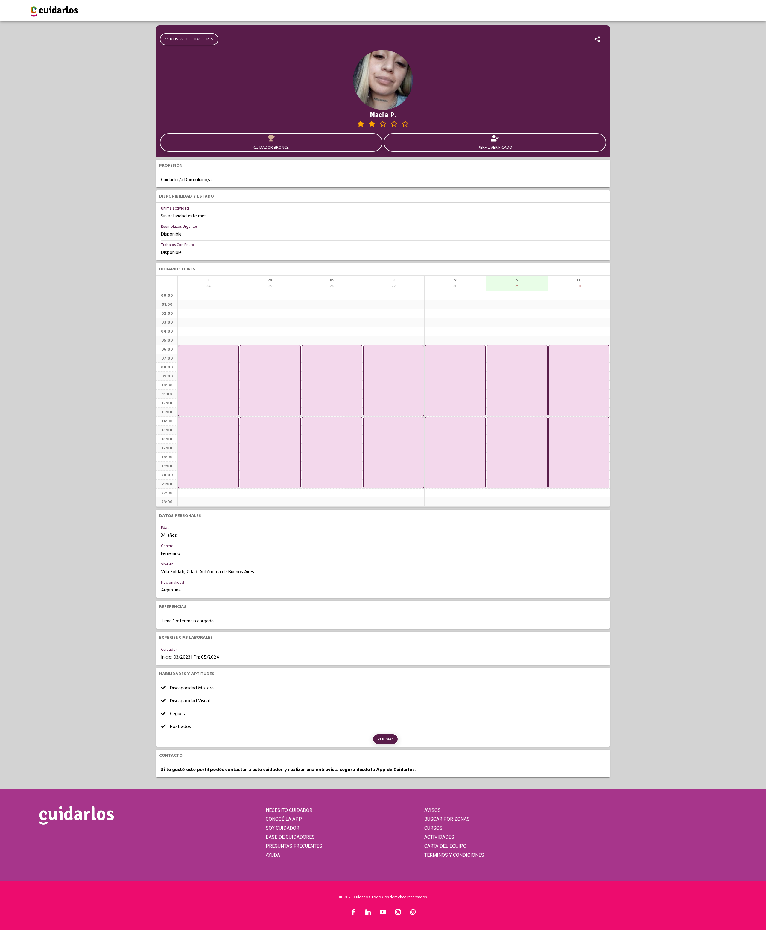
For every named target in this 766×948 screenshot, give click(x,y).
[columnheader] (208, 283)
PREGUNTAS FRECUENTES (294, 846)
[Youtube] (383, 913)
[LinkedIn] (368, 913)
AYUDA (273, 855)
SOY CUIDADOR (282, 828)
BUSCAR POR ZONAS (447, 819)
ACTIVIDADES (439, 837)
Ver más (385, 739)
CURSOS (433, 828)
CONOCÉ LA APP (284, 819)
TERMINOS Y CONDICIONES (454, 855)
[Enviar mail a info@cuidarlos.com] (413, 913)
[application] (208, 380)
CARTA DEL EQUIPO (445, 846)
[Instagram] (398, 913)
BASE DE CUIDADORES (290, 837)
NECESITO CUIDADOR (289, 810)
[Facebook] (353, 913)
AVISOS (432, 810)
